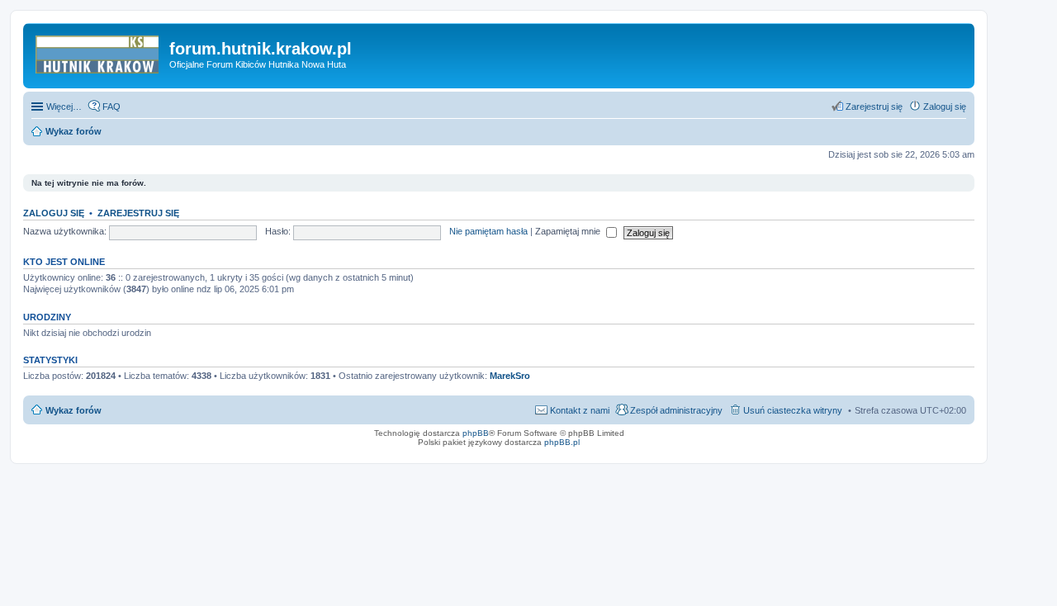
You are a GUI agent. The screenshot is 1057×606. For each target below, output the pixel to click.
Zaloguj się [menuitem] (944, 106)
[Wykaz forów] (98, 53)
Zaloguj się (53, 213)
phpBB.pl (562, 442)
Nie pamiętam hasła (488, 231)
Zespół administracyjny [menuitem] (676, 410)
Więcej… (64, 106)
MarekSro (510, 376)
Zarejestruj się (138, 213)
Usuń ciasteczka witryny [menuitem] (792, 410)
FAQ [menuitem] (111, 106)
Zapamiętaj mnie (569, 231)
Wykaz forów (73, 410)
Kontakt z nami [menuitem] (579, 410)
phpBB (475, 433)
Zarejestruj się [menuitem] (874, 106)
